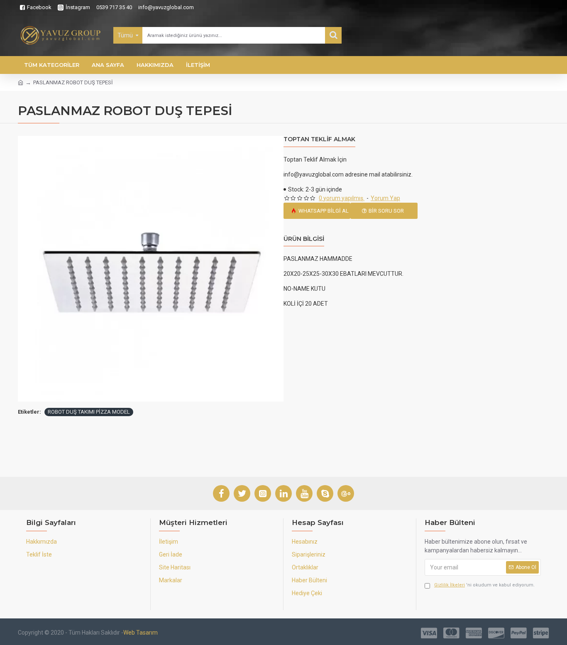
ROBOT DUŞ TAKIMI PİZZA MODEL (89, 412)
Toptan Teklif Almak (319, 139)
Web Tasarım (140, 632)
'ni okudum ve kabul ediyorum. (484, 585)
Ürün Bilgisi (304, 239)
